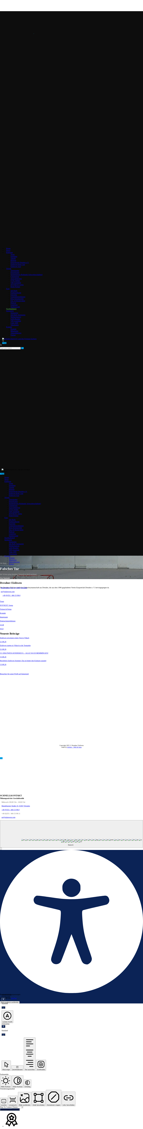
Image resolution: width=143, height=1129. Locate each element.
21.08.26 (3, 642)
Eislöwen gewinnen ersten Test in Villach (14, 638)
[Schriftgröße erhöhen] (3, 999)
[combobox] (71, 834)
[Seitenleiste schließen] (1, 758)
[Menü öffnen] (2, 474)
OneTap (14, 998)
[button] (1, 849)
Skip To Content (6, 1107)
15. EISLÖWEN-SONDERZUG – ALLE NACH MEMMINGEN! (24, 653)
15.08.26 (3, 657)
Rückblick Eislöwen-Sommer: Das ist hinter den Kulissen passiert (23, 661)
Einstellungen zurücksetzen (10, 1109)
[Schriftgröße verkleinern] (3, 1007)
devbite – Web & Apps (74, 747)
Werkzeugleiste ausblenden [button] (10, 1002)
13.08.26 (3, 664)
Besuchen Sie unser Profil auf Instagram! (14, 674)
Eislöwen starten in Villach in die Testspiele (15, 645)
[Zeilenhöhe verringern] (3, 1034)
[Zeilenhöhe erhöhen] (3, 1026)
